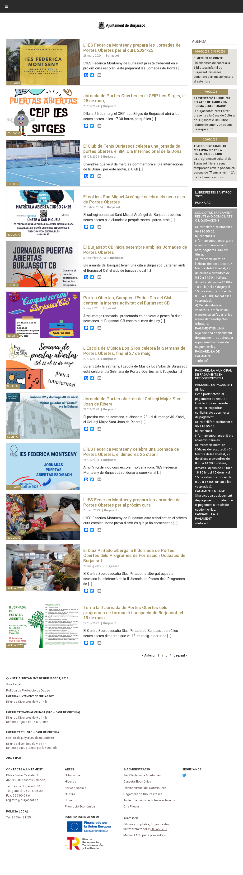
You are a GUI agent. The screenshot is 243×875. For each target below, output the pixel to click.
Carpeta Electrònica (137, 781)
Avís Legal (13, 684)
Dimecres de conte (208, 58)
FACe (134, 818)
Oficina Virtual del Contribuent (144, 788)
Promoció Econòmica (80, 806)
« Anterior (148, 655)
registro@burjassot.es (22, 800)
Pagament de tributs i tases (142, 794)
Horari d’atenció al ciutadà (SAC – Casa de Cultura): (43, 712)
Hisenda (70, 781)
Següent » (180, 655)
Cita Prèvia (14, 758)
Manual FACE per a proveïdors (144, 835)
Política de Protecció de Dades (28, 690)
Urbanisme (72, 775)
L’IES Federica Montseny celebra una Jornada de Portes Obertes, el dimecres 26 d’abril (131, 452)
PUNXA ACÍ (203, 202)
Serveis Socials (75, 788)
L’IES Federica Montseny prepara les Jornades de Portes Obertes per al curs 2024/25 (132, 48)
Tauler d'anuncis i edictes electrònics (149, 800)
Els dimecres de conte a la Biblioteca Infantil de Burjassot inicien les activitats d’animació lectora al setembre (214, 72)
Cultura (70, 794)
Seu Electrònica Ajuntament (142, 775)
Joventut (71, 800)
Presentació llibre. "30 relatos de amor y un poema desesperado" (212, 102)
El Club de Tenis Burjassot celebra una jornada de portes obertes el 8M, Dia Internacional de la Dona (132, 149)
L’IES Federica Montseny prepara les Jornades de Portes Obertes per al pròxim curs (132, 502)
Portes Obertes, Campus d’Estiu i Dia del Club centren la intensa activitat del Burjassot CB (128, 300)
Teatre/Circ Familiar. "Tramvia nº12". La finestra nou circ (210, 150)
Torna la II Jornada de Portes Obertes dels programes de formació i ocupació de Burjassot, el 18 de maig (133, 612)
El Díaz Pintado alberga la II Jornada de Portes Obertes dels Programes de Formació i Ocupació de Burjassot (134, 555)
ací (206, 361)
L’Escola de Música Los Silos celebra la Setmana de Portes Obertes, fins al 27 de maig (134, 351)
